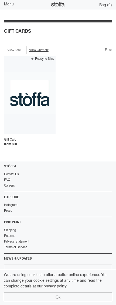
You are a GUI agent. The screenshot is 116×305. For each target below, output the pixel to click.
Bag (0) (105, 4)
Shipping (10, 230)
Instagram (11, 205)
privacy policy (55, 286)
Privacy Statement (16, 241)
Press (8, 210)
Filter (108, 49)
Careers (9, 185)
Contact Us (11, 174)
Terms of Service (15, 247)
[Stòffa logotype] (58, 5)
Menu (9, 4)
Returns (9, 235)
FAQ (7, 179)
